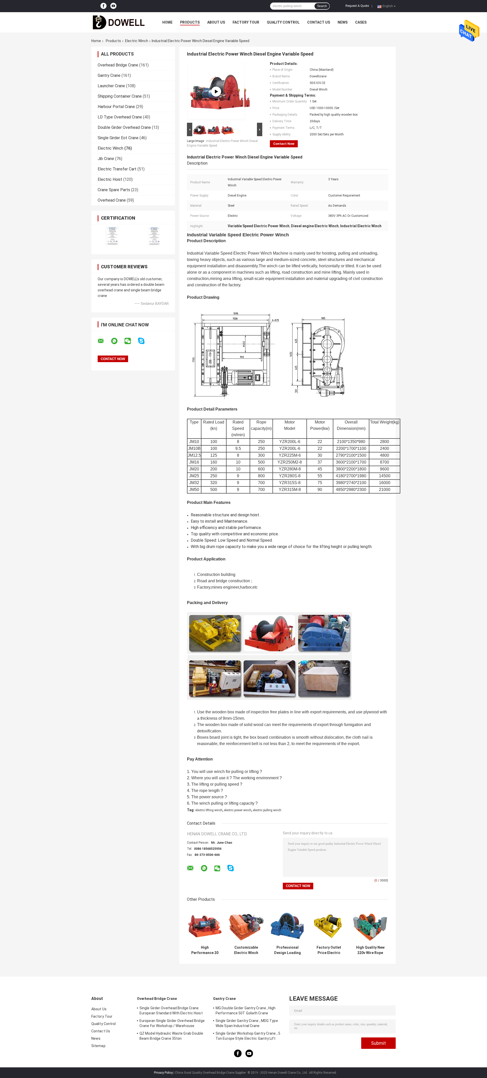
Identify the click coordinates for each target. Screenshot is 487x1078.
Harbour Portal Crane (116, 106)
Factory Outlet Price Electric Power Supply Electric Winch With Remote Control (329, 950)
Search (322, 6)
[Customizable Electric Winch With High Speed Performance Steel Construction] (246, 925)
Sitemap (98, 1046)
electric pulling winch (267, 810)
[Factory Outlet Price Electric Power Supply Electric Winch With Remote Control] (329, 925)
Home (167, 22)
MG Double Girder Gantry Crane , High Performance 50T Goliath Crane (246, 1010)
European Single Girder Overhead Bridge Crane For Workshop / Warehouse (172, 1023)
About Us (216, 22)
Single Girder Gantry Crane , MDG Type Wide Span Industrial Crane (247, 1023)
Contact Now (283, 144)
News (342, 22)
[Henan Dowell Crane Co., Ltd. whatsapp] (117, 341)
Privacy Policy (163, 1072)
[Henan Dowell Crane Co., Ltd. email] (104, 341)
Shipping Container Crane (120, 96)
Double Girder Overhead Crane (124, 127)
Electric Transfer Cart (117, 169)
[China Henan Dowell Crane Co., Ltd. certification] (112, 236)
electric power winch (237, 810)
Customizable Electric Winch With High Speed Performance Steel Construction (246, 950)
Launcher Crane (111, 85)
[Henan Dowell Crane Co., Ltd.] (119, 22)
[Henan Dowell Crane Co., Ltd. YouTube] (113, 6)
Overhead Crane (112, 200)
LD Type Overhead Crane (120, 117)
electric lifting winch (208, 810)
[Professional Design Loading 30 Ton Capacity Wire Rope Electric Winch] (287, 925)
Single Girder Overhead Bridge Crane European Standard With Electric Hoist (171, 1010)
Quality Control (283, 22)
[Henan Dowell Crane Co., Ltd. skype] (144, 341)
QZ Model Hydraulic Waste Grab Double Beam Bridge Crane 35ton (171, 1035)
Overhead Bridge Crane (118, 65)
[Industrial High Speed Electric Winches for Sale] (216, 91)
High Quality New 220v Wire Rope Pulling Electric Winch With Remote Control (370, 950)
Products (190, 22)
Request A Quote (357, 6)
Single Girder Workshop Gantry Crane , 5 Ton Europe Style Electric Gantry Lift (248, 1035)
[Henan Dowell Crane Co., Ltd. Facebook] (103, 6)
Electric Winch (136, 41)
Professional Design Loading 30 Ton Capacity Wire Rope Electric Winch (287, 950)
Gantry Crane (109, 75)
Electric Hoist (110, 179)
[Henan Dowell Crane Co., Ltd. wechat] (131, 341)
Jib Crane (106, 158)
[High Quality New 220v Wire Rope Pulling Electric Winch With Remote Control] (370, 925)
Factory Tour (246, 22)
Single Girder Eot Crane (118, 137)
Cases (361, 22)
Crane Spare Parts (114, 189)
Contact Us (318, 22)
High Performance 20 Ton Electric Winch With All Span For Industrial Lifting (204, 950)
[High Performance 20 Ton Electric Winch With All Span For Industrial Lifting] (205, 925)
